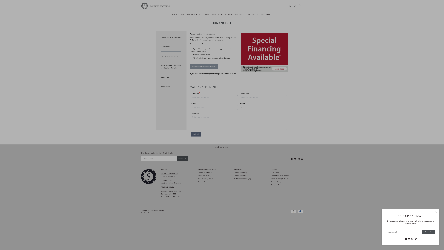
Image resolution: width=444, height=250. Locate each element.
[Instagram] (412, 239)
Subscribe (428, 232)
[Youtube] (409, 239)
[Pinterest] (416, 239)
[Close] (436, 212)
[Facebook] (406, 239)
